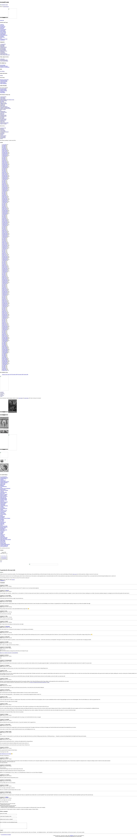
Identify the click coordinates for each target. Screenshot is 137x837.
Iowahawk (2, 28)
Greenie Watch (2, 52)
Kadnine (1, 509)
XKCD (1, 138)
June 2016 (4, 262)
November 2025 (5, 153)
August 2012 (4, 306)
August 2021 (4, 202)
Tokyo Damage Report (4, 60)
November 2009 (5, 338)
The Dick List (2, 104)
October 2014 (4, 281)
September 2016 (5, 259)
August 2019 (4, 225)
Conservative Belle (3, 492)
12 (3, 556)
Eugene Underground (4, 501)
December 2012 (5, 302)
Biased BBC (2, 46)
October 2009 (4, 339)
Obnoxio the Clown (3, 50)
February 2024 (4, 173)
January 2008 (4, 359)
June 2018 (4, 239)
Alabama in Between (3, 482)
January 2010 (4, 336)
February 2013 (4, 300)
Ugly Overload (2, 136)
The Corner (2, 25)
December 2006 (14, 374)
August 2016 (4, 260)
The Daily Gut (2, 26)
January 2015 (4, 278)
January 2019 (4, 232)
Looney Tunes (2, 393)
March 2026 (4, 149)
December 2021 (5, 198)
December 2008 (5, 349)
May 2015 (4, 274)
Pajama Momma (3, 522)
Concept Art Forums (3, 81)
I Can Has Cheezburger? (4, 131)
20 (4, 558)
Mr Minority (2, 517)
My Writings (2, 71)
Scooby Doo (2, 395)
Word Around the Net (4, 546)
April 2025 (4, 160)
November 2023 (5, 176)
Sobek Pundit (2, 536)
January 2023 (4, 186)
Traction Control (3, 543)
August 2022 (4, 190)
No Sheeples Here (3, 116)
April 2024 (4, 171)
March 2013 (4, 299)
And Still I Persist (3, 478)
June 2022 (4, 192)
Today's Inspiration (3, 83)
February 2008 (4, 358)
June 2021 (4, 204)
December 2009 (5, 337)
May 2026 (4, 147)
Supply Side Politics (3, 538)
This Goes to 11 (3, 542)
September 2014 (5, 282)
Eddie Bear (2, 500)
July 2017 (3, 249)
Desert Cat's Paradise (3, 496)
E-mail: (1, 816)
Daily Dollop (2, 493)
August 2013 (4, 295)
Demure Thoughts (3, 495)
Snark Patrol (2, 120)
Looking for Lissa (3, 115)
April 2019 (4, 229)
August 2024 (4, 167)
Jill (0, 110)
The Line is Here (3, 32)
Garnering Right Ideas (4, 505)
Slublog (1, 533)
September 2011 (5, 317)
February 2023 (4, 185)
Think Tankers (2, 540)
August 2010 (4, 329)
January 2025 (4, 162)
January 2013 (4, 301)
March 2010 (4, 334)
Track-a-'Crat (2, 121)
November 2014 (5, 280)
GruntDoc (2, 506)
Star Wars (1, 394)
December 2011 (4, 314)
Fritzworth (8, 626)
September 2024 (5, 166)
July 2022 (3, 191)
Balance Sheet (2, 484)
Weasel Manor (2, 92)
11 (2, 556)
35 (2, 580)
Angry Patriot (2, 97)
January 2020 (4, 220)
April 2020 (4, 217)
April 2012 (4, 310)
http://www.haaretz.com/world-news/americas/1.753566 (39, 682)
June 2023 (4, 181)
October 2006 (25, 374)
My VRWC (2, 520)
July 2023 (3, 180)
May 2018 (4, 240)
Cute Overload (2, 130)
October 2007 (4, 362)
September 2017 (5, 247)
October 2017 (4, 246)
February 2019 (4, 231)
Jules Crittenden (3, 31)
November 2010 (5, 326)
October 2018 (4, 235)
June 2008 (4, 354)
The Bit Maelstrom (3, 486)
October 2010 (4, 327)
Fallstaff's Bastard (3, 502)
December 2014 (5, 279)
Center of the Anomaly (4, 490)
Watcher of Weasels (3, 90)
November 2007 (5, 361)
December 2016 (5, 256)
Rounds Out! (2, 530)
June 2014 (4, 285)
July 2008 (3, 353)
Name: (1, 813)
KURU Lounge (3, 513)
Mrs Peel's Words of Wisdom (5, 518)
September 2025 (5, 155)
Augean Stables (3, 98)
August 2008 (4, 352)
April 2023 (4, 183)
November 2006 (20, 374)
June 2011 (4, 320)
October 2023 (4, 177)
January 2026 (4, 151)
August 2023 (4, 179)
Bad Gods (2, 128)
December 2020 (5, 210)
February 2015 (4, 277)
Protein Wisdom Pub (3, 35)
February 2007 (4, 370)
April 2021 (4, 206)
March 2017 (4, 253)
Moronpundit (2, 516)
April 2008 (4, 356)
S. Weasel (2, 531)
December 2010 (5, 325)
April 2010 (4, 333)
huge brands (20, 398)
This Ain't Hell (2, 541)
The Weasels (2, 91)
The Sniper (2, 535)
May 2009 (4, 344)
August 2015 (4, 271)
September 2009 (5, 340)
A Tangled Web (3, 44)
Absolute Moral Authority (4, 481)
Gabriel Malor (2, 504)
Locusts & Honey (3, 514)
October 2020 (4, 212)
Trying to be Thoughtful (4, 122)
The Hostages (2, 507)
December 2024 (5, 163)
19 (3, 558)
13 (4, 556)
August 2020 (4, 214)
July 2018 (3, 238)
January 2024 (4, 174)
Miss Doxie (2, 114)
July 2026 (3, 145)
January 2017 (4, 255)
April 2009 (4, 345)
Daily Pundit (2, 27)
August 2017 (4, 248)
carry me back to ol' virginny (6, 834)
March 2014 (4, 288)
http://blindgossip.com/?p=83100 (5, 753)
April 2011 (4, 322)
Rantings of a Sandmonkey (4, 67)
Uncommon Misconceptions (5, 544)
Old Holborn (2, 51)
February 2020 (4, 219)
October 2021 (4, 200)
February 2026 (4, 150)
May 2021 (4, 205)
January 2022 (4, 197)
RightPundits (2, 37)
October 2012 (4, 304)
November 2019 (5, 222)
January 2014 (4, 290)
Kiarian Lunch (2, 111)
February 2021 (4, 208)
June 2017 (4, 250)
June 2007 (4, 366)
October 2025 (4, 154)
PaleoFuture (2, 133)
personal (13, 579)
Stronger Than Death (3, 537)
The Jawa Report (3, 29)
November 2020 (5, 211)
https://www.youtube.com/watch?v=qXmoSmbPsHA (9, 652)
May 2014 (4, 286)
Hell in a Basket (3, 109)
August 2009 (4, 341)
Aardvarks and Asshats (4, 477)
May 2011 (4, 321)
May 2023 (4, 182)
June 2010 (4, 331)
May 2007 (4, 367)
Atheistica (2, 479)
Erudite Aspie (2, 105)
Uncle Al (7, 590)
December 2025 (5, 152)
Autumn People (3, 480)
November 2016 (5, 257)
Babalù (1, 75)
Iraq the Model (2, 65)
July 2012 (3, 307)
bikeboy (7, 797)
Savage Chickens (3, 135)
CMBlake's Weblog (3, 103)
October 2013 (4, 293)
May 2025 (4, 159)
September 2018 (5, 236)
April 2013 (4, 298)
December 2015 (5, 268)
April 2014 (4, 287)
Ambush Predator (3, 96)
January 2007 (9, 374)
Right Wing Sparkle (3, 529)
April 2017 (4, 252)
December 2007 (5, 360)
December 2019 (5, 221)
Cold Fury (2, 24)
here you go (75, 574)
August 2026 (4, 144)
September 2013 (5, 294)
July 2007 (3, 365)
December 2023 (5, 175)
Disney (1, 396)
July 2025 (3, 157)
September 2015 (5, 270)
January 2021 (4, 209)
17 (1, 558)
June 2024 (4, 169)
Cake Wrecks (2, 129)
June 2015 (4, 273)
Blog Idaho (2, 101)
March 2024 (4, 172)
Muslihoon (2, 519)
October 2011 (4, 316)
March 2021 (4, 207)
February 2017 (4, 254)
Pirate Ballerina (2, 34)
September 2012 (5, 305)
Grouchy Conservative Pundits (5, 108)
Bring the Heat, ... (3, 489)
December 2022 (5, 187)
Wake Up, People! (3, 123)
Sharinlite (1, 532)
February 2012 (4, 312)
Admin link (2, 20)
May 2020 (4, 216)
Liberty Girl (2, 113)
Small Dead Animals (3, 53)
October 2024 (4, 165)
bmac (1, 487)
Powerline (2, 36)
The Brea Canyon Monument (5, 488)
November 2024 (5, 164)
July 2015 (3, 272)
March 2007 (4, 369)
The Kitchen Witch (3, 112)
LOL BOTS (2, 132)
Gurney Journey (3, 82)
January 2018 (4, 243)
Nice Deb (2, 521)
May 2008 (4, 355)
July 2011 (3, 319)
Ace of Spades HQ (3, 476)
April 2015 (4, 275)
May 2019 (4, 228)
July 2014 (3, 284)
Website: (1, 819)
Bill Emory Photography (4, 79)
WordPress (71, 835)
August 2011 (4, 318)
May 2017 (4, 251)
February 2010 (4, 335)
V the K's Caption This (4, 545)
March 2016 (4, 265)
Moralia (1, 515)
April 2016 (4, 264)
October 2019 (4, 223)
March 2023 (4, 184)
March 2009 (4, 346)
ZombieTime (2, 39)
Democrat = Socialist (3, 494)
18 (2, 558)
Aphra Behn (2, 45)
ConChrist (2, 491)
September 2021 (5, 201)
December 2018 (5, 233)
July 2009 (3, 342)
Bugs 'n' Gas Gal (3, 102)
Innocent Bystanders (3, 508)
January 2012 (4, 313)
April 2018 (4, 241)
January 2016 (4, 267)
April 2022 (4, 194)
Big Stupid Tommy (3, 100)
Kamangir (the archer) (4, 66)
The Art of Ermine (3, 88)
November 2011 (5, 315)
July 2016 (3, 261)
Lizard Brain (2, 512)
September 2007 (5, 363)
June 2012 (4, 308)
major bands (26, 398)
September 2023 (5, 178)
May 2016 (4, 263)
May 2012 (4, 309)
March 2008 (4, 357)
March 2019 (4, 230)
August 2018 (4, 237)
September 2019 (5, 224)
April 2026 (4, 148)
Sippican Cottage (3, 119)
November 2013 (5, 292)
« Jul (1, 561)
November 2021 (5, 199)
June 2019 (4, 227)
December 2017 (5, 244)
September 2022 (5, 189)
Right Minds (2, 528)
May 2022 (4, 193)
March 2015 (4, 276)
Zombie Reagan (6, 6)
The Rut (1, 134)
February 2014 (4, 289)
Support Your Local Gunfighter (5, 539)
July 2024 (3, 168)
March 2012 (4, 311)
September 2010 (5, 328)
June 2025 (4, 158)
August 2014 (4, 283)
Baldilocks (2, 485)
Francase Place (2, 503)
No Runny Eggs (3, 33)
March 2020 (4, 218)
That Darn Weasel (3, 89)
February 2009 (4, 347)
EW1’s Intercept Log (3, 106)
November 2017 (5, 245)
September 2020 (5, 213)
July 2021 (3, 203)
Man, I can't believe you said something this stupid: (8, 822)
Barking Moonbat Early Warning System (7, 99)
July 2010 (3, 330)
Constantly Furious (3, 47)
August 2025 (4, 156)
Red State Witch (3, 527)
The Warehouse (3, 137)
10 (1, 556)
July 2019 (3, 226)
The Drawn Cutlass (3, 499)
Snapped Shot (2, 534)
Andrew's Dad (2, 483)
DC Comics (2, 392)
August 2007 (4, 364)
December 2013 (5, 291)
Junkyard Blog (2, 30)
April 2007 (4, 368)
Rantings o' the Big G (4, 526)
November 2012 (5, 303)
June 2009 (4, 343)
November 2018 (5, 234)
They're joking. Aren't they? (5, 54)
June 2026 (4, 146)
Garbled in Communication (4, 107)
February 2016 (4, 266)
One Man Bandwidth (3, 59)
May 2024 (4, 170)
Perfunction (2, 523)
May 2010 (4, 332)
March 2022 (4, 195)
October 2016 (4, 258)
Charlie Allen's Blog (3, 80)
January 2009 (4, 348)
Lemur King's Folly (3, 510)
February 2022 (4, 196)
